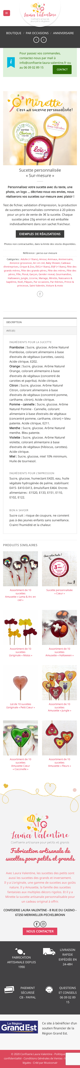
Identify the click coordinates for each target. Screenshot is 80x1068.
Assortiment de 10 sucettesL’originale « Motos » (20, 652)
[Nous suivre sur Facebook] (37, 924)
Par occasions (37, 33)
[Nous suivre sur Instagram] (43, 924)
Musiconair (50, 1063)
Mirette (53, 278)
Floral (25, 274)
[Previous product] (44, 40)
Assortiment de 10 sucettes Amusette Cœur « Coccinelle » (20, 764)
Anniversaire (63, 33)
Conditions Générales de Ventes (43, 1058)
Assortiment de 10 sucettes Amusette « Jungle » (59, 707)
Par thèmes (56, 281)
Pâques (28, 281)
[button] (6, 13)
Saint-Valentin (37, 285)
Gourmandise (63, 274)
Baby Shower (53, 262)
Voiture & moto (54, 285)
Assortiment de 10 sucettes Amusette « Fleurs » (59, 763)
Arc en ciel (39, 262)
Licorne (33, 278)
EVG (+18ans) (42, 266)
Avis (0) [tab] (10, 330)
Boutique (13, 33)
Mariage (43, 278)
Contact (62, 69)
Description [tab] (14, 322)
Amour (42, 259)
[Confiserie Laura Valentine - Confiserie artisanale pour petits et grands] (40, 14)
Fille (18, 274)
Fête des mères (56, 270)
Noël (20, 281)
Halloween (14, 278)
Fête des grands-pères (34, 270)
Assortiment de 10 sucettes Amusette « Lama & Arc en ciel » (20, 595)
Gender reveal (47, 274)
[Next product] (36, 40)
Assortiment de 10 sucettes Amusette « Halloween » (60, 652)
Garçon (33, 274)
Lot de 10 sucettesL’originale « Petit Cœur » (20, 706)
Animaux (52, 259)
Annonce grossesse (21, 262)
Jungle (24, 278)
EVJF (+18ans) (58, 266)
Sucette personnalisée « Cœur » (59, 592)
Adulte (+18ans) (29, 259)
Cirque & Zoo (27, 266)
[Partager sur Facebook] (40, 294)
